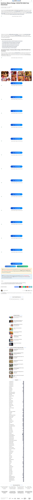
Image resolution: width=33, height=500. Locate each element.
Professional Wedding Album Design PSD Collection (4, 492)
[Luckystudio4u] (16, 1)
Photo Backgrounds (16, 424)
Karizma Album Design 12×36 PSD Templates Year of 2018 (10, 43)
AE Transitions (16, 389)
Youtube (16, 481)
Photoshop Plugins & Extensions (16, 440)
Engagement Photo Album (15, 282)
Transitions (16, 465)
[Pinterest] (28, 290)
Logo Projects (16, 422)
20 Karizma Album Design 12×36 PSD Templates (9, 47)
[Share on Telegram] (29, 287)
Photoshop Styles (16, 442)
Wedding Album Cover (16, 476)
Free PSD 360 (20, 282)
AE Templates (16, 388)
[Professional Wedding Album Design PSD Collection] (4, 488)
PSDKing (19, 283)
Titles (16, 464)
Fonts (16, 410)
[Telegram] (30, 290)
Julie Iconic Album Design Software (18, 316)
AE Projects (16, 387)
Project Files (16, 453)
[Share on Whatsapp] (24, 287)
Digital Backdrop (16, 401)
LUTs (16, 423)
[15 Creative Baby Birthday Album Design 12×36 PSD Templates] (28, 488)
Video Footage (16, 471)
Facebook (16, 406)
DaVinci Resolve (16, 400)
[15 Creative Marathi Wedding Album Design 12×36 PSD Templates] (12, 488)
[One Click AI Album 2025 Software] (11, 340)
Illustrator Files (16, 417)
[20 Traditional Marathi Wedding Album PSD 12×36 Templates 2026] (20, 488)
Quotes (16, 454)
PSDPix (21, 283)
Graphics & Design (16, 416)
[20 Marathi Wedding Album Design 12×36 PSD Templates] (11, 357)
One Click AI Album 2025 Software (18, 339)
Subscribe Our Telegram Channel (10, 266)
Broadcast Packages (16, 395)
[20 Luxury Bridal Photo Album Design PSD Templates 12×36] (11, 350)
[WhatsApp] (31, 290)
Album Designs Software (16, 317)
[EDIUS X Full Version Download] (11, 344)
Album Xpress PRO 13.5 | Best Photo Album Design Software (18, 324)
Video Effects (16, 470)
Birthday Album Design (16, 393)
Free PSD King (24, 282)
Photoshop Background (16, 435)
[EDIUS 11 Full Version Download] (11, 329)
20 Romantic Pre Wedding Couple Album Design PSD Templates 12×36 (18, 353)
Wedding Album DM (16, 478)
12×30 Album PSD (16, 382)
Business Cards (16, 398)
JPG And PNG (16, 419)
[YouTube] (26, 290)
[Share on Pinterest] (22, 287)
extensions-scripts (16, 405)
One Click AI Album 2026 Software (18, 331)
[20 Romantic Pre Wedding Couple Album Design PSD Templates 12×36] (11, 354)
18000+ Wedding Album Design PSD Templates (17, 14)
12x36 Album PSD (15, 350)
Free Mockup (16, 412)
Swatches (16, 460)
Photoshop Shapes (16, 441)
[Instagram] (27, 290)
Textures (16, 463)
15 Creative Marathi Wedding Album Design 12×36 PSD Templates (12, 492)
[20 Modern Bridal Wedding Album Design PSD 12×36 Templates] (11, 369)
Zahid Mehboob (5, 290)
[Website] (24, 290)
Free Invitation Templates (16, 411)
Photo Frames (16, 429)
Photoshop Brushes (16, 436)
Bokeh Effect (16, 394)
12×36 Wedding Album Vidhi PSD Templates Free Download (11, 42)
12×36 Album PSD (16, 383)
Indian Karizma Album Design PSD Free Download (9, 46)
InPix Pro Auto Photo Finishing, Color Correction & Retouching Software (18, 321)
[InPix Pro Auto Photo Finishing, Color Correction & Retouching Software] (11, 321)
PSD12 (15, 283)
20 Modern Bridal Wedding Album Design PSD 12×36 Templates (19, 368)
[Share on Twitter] (20, 287)
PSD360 (17, 283)
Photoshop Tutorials (16, 443)
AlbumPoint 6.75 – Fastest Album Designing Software (18, 336)
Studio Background (16, 459)
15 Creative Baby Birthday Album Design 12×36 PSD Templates (28, 492)
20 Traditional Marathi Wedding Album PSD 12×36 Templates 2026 (20, 492)
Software (16, 458)
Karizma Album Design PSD (4, 283)
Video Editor (16, 469)
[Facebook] (25, 290)
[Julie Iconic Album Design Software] (11, 317)
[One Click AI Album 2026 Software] (11, 332)
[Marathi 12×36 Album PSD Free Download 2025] (11, 376)
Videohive (16, 475)
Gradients (16, 413)
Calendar (16, 399)
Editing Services (16, 404)
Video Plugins (16, 472)
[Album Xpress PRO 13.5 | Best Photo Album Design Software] (11, 325)
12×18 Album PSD (16, 381)
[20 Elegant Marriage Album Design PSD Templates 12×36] (11, 365)
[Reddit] (29, 290)
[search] (31, 0)
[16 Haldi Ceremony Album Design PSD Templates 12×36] (11, 361)
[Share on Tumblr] (25, 287)
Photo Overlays (16, 430)
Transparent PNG (16, 466)
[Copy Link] (31, 287)
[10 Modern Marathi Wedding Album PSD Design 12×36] (11, 372)
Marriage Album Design (11, 283)
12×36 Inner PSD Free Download (8, 282)
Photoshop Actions (16, 434)
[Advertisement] (16, 307)
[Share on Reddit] (27, 287)
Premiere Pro (16, 446)
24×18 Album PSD (16, 386)
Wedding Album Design (16, 477)
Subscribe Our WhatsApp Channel (23, 266)
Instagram (16, 418)
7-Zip (13, 276)
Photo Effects (16, 428)
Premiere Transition (16, 447)
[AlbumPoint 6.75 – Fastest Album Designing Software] (11, 336)
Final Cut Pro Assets (16, 407)
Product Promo (16, 452)
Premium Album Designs (16, 448)
